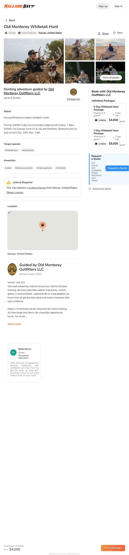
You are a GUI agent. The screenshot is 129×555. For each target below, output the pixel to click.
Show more (14, 324)
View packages (113, 548)
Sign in (118, 6)
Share (105, 33)
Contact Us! (73, 99)
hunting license (37, 187)
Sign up (103, 6)
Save (119, 32)
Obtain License (14, 192)
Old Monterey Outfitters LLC (29, 91)
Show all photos (111, 77)
